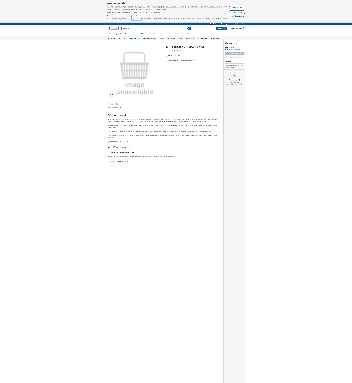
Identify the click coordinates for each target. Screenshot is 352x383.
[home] (109, 42)
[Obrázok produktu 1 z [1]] (135, 73)
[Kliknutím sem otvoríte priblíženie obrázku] (111, 96)
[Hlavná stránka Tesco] (113, 28)
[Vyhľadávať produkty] (189, 28)
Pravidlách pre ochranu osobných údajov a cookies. (171, 8)
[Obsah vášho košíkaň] (226, 48)
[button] (213, 24)
